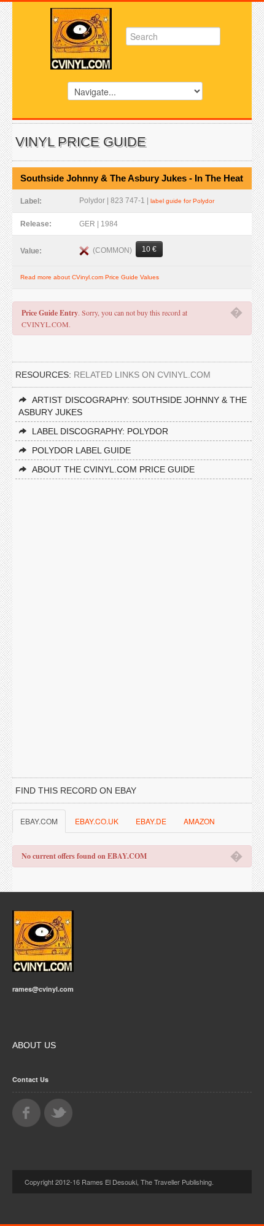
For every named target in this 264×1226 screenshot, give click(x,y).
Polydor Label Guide (81, 450)
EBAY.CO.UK (96, 821)
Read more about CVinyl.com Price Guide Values (89, 277)
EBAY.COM (39, 821)
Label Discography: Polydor (100, 431)
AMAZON (199, 821)
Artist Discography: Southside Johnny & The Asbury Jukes (132, 406)
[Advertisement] (132, 617)
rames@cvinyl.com (43, 988)
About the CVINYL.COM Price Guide (113, 469)
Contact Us (30, 1079)
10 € (149, 249)
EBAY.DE (151, 821)
